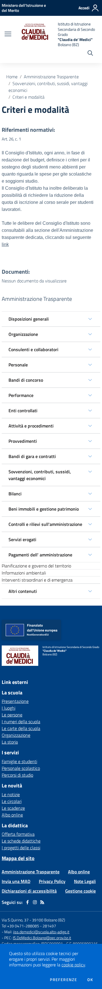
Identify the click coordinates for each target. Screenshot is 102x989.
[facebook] (27, 902)
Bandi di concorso (25, 380)
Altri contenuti (22, 591)
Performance (20, 395)
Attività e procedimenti (31, 425)
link (5, 244)
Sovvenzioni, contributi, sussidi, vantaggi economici (39, 475)
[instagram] (34, 902)
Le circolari (12, 801)
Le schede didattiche (21, 840)
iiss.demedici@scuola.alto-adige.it (41, 932)
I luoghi (8, 708)
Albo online (12, 814)
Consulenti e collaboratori (33, 349)
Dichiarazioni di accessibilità (29, 890)
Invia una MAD (16, 881)
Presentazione (15, 701)
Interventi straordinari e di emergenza (37, 579)
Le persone (12, 714)
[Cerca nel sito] (90, 53)
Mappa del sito (18, 858)
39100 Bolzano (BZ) (48, 920)
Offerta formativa (18, 834)
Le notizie (11, 794)
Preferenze (63, 980)
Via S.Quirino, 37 (15, 920)
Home (12, 76)
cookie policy (73, 964)
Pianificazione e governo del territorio (36, 565)
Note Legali (85, 881)
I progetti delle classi (21, 847)
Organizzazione (23, 334)
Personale (18, 364)
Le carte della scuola (21, 728)
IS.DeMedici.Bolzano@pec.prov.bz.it (42, 938)
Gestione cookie (80, 890)
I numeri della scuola (21, 721)
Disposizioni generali (28, 319)
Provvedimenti (22, 441)
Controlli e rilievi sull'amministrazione (45, 524)
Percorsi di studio (17, 775)
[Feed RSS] (42, 902)
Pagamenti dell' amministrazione (40, 554)
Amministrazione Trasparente (51, 76)
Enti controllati (22, 410)
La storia (10, 741)
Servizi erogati (22, 539)
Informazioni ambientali (24, 572)
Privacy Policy (52, 881)
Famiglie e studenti (19, 761)
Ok (90, 980)
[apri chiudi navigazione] (8, 34)
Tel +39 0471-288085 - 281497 (29, 926)
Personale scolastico (21, 768)
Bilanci (15, 493)
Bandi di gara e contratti (32, 456)
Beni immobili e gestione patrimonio (43, 509)
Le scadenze (13, 808)
